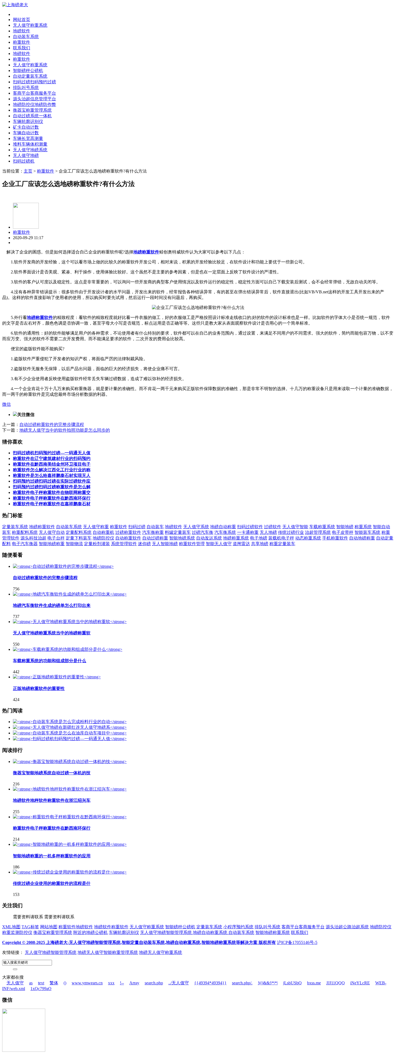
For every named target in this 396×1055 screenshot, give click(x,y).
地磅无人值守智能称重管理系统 (108, 952)
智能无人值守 (219, 543)
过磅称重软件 (128, 532)
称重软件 (21, 42)
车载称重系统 (322, 526)
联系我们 (21, 48)
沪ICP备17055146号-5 (297, 942)
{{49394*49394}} (210, 983)
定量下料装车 (79, 538)
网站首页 (21, 19)
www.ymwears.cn (87, 983)
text (41, 983)
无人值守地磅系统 (30, 149)
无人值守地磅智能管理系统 (166, 932)
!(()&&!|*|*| (268, 983)
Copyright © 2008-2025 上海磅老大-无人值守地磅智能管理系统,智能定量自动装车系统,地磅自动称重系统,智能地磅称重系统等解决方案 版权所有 (139, 942)
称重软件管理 (192, 543)
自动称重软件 (128, 538)
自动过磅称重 (155, 538)
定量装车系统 (15, 526)
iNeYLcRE (360, 983)
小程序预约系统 (238, 927)
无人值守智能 (295, 526)
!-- (122, 983)
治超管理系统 (318, 532)
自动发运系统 (209, 538)
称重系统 (363, 526)
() (65, 983)
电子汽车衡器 (25, 543)
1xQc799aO (40, 988)
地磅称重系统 (236, 538)
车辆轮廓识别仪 (28, 121)
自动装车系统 (26, 36)
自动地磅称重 (362, 538)
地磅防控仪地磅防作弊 (34, 104)
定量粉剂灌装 (97, 543)
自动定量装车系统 (30, 76)
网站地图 (48, 927)
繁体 (54, 983)
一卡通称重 (248, 532)
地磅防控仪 (103, 538)
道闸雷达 (241, 543)
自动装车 (155, 526)
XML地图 (11, 927)
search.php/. (242, 983)
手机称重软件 (335, 538)
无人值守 (15, 983)
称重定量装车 (282, 543)
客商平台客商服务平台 (34, 93)
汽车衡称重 (153, 532)
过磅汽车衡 (202, 532)
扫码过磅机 (23, 161)
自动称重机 (103, 532)
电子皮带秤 (342, 532)
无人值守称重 (96, 526)
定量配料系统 (79, 532)
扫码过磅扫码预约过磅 (34, 82)
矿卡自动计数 (26, 127)
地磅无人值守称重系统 (160, 952)
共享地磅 (259, 543)
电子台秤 (56, 538)
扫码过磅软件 (250, 526)
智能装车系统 (367, 532)
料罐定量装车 (178, 532)
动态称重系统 (308, 538)
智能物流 (74, 543)
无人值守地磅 (26, 155)
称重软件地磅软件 (75, 927)
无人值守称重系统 (30, 25)
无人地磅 (268, 532)
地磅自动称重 (223, 526)
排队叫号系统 (26, 87)
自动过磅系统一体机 (32, 116)
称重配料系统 (25, 532)
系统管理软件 (124, 543)
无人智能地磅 (165, 543)
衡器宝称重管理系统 (32, 110)
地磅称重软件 (146, 252)
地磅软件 (21, 31)
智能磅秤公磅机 (28, 70)
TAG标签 (30, 927)
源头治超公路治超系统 (347, 927)
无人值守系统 (196, 526)
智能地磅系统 (182, 538)
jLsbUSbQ (292, 983)
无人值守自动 (52, 532)
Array (134, 983)
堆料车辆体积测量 (30, 144)
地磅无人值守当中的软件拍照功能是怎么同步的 (64, 430)
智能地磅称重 (52, 543)
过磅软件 (272, 526)
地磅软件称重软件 (111, 927)
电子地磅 (258, 538)
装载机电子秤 (281, 538)
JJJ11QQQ (335, 983)
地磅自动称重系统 (210, 932)
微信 (6, 404)
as (31, 983)
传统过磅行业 (291, 532)
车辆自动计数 (26, 132)
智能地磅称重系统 (272, 932)
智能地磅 (344, 526)
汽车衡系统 (225, 532)
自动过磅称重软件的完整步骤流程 (51, 424)
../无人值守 (178, 983)
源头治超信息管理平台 (34, 99)
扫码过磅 (136, 526)
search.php (154, 983)
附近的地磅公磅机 (90, 932)
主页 (28, 171)
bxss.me (314, 983)
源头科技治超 (33, 538)
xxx (111, 983)
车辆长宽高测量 (28, 138)
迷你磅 (144, 543)
